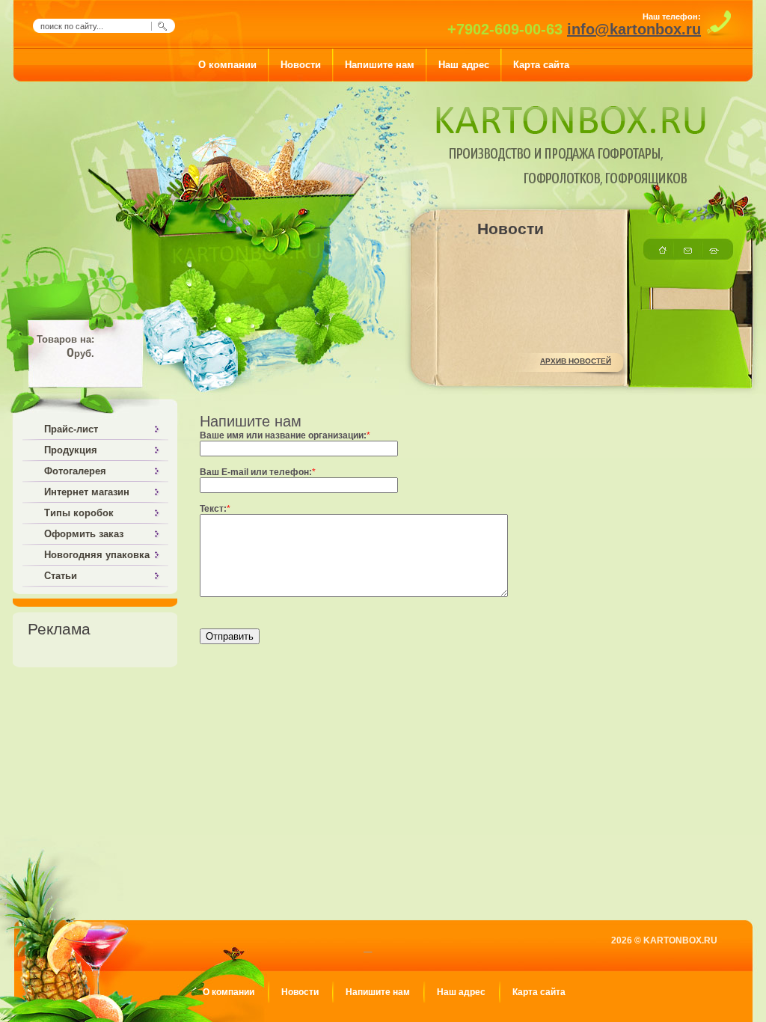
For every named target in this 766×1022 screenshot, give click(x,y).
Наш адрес (461, 992)
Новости (300, 992)
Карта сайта (539, 992)
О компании (228, 992)
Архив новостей (575, 361)
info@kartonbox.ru (634, 29)
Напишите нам (378, 992)
